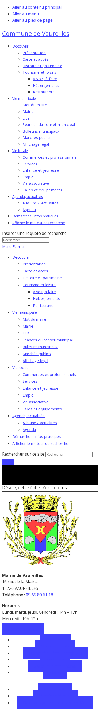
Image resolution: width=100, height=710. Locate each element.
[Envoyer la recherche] (8, 462)
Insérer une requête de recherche (34, 233)
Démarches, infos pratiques (36, 436)
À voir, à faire (44, 291)
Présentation (34, 263)
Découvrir (20, 257)
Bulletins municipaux (40, 346)
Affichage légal (35, 360)
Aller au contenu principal (37, 7)
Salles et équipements (42, 408)
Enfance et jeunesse (40, 388)
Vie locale (20, 367)
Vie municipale (24, 312)
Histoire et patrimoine (42, 277)
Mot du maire (34, 319)
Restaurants (44, 305)
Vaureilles (35, 33)
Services (30, 381)
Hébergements (46, 298)
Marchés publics (37, 353)
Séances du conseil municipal (48, 339)
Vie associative (36, 401)
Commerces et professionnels (49, 374)
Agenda (29, 429)
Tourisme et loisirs (39, 284)
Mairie (28, 326)
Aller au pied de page (32, 20)
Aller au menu (25, 14)
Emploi (28, 395)
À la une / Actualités (40, 422)
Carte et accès (35, 270)
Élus (26, 332)
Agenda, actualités (28, 415)
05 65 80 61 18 (39, 595)
